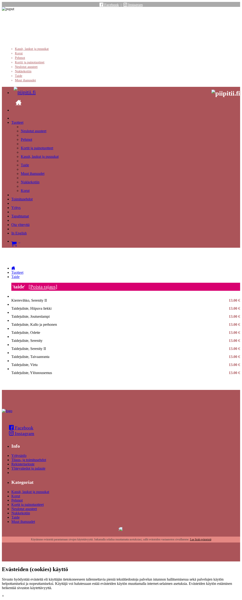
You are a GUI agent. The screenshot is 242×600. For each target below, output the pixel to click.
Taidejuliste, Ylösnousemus (125, 373)
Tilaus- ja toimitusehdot (28, 460)
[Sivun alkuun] (7, 411)
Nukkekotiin (23, 71)
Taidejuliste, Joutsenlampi (125, 316)
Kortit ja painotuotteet (29, 62)
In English (19, 233)
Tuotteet (17, 122)
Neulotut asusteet (26, 67)
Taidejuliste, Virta (125, 365)
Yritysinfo (18, 456)
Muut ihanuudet (25, 80)
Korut (19, 53)
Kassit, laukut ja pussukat (32, 49)
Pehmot (20, 58)
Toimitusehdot (22, 199)
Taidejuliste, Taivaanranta (125, 357)
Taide (18, 76)
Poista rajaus (43, 286)
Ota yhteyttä (20, 225)
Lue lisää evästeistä (200, 539)
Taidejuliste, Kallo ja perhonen (125, 324)
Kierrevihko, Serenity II (125, 300)
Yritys (16, 208)
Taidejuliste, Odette (125, 333)
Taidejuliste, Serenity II (125, 349)
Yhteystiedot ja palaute (28, 468)
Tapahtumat (20, 216)
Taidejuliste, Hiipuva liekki (125, 308)
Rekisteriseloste (23, 464)
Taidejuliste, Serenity (125, 341)
